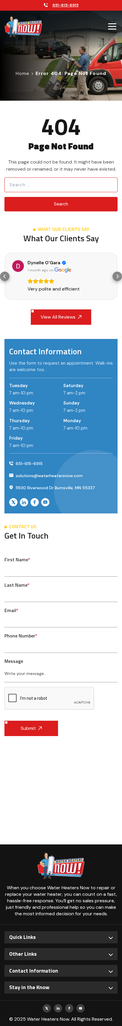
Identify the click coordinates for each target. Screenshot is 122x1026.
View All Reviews (58, 317)
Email (11, 610)
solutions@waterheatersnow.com (49, 475)
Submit (28, 728)
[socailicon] (13, 502)
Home (22, 73)
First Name (17, 559)
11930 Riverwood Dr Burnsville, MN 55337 (55, 487)
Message (13, 661)
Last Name (17, 584)
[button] (4, 276)
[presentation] (49, 698)
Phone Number (20, 635)
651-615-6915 (65, 5)
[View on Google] (18, 266)
